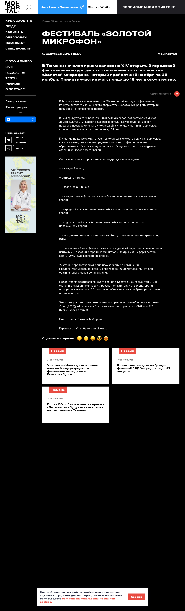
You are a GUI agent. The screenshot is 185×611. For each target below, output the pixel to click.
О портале (15, 89)
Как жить (14, 31)
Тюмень (58, 389)
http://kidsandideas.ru (94, 328)
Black (92, 7)
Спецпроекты (18, 48)
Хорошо (136, 596)
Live (9, 66)
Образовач (16, 37)
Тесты (11, 78)
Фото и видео (18, 61)
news (19, 137)
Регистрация (16, 107)
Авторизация (16, 101)
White (105, 7)
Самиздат (15, 42)
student (21, 142)
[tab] (20, 101)
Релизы (12, 83)
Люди (10, 26)
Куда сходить (19, 20)
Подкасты (15, 72)
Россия (57, 350)
